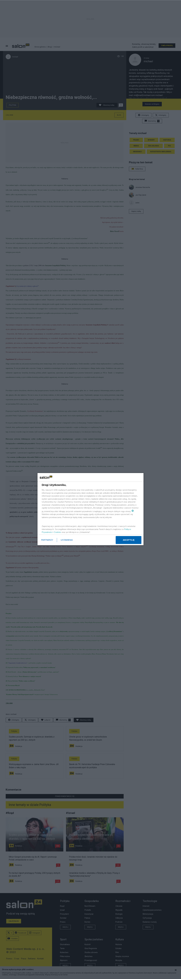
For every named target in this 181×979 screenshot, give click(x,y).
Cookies (57, 532)
